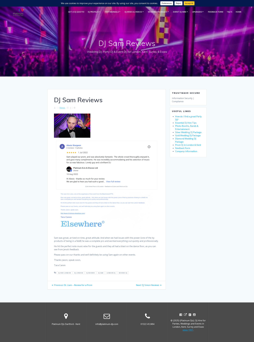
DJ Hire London (64, 273)
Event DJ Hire (179, 12)
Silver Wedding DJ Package (188, 132)
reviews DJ (123, 273)
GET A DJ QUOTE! (76, 12)
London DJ (111, 273)
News (62, 107)
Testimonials (112, 12)
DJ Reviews (90, 273)
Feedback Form (215, 12)
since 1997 (188, 330)
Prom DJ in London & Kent (188, 145)
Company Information (186, 151)
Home (238, 12)
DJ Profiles (93, 12)
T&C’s (229, 12)
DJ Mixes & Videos (133, 12)
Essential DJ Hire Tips (185, 122)
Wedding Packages (157, 12)
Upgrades (197, 12)
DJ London (78, 273)
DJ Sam (100, 273)
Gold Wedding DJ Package (188, 135)
